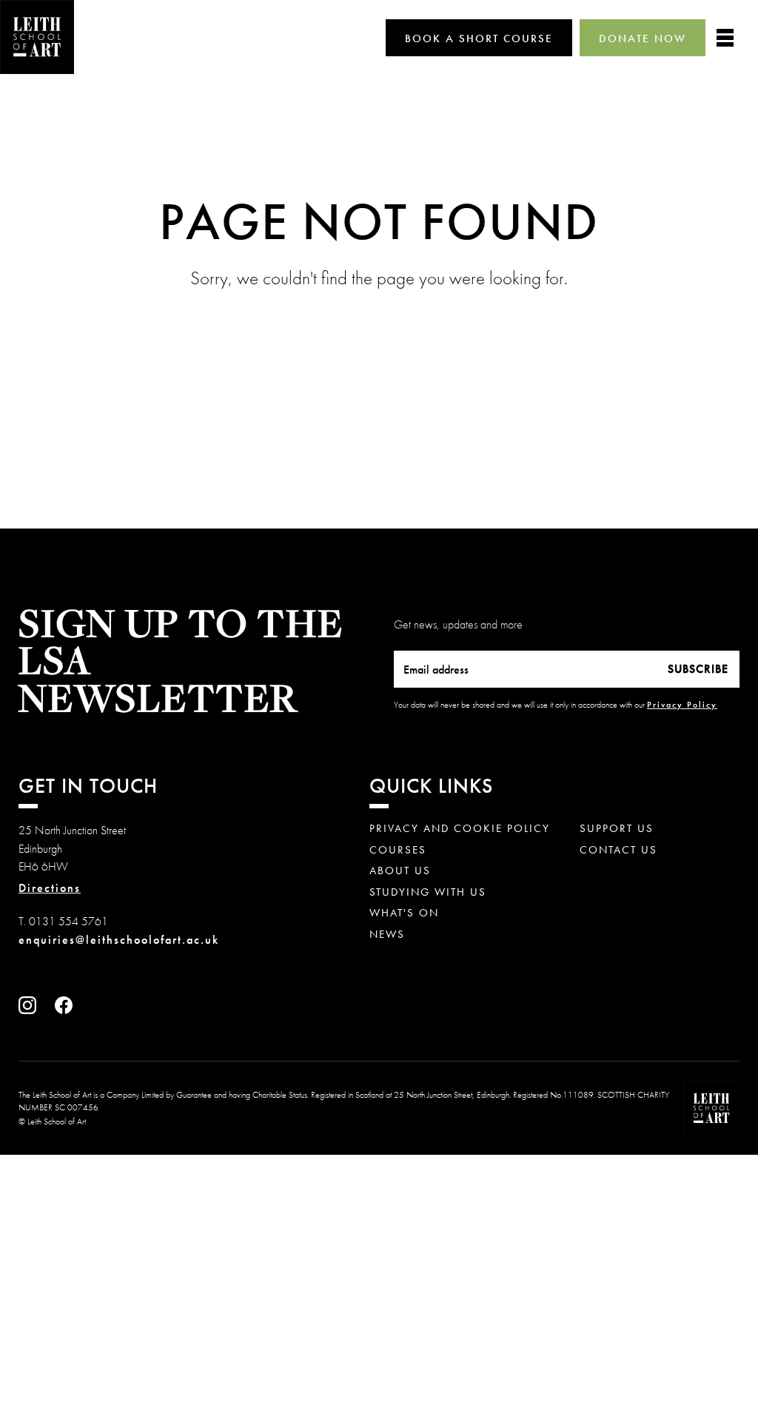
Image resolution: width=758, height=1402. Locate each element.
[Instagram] (31, 1010)
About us (400, 871)
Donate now (642, 38)
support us (617, 828)
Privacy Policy (682, 705)
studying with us (427, 892)
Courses (397, 850)
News (387, 934)
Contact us (618, 850)
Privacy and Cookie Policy (459, 828)
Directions (50, 888)
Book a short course (479, 38)
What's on (404, 913)
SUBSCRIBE (698, 669)
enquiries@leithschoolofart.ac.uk (119, 939)
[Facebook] (67, 1010)
